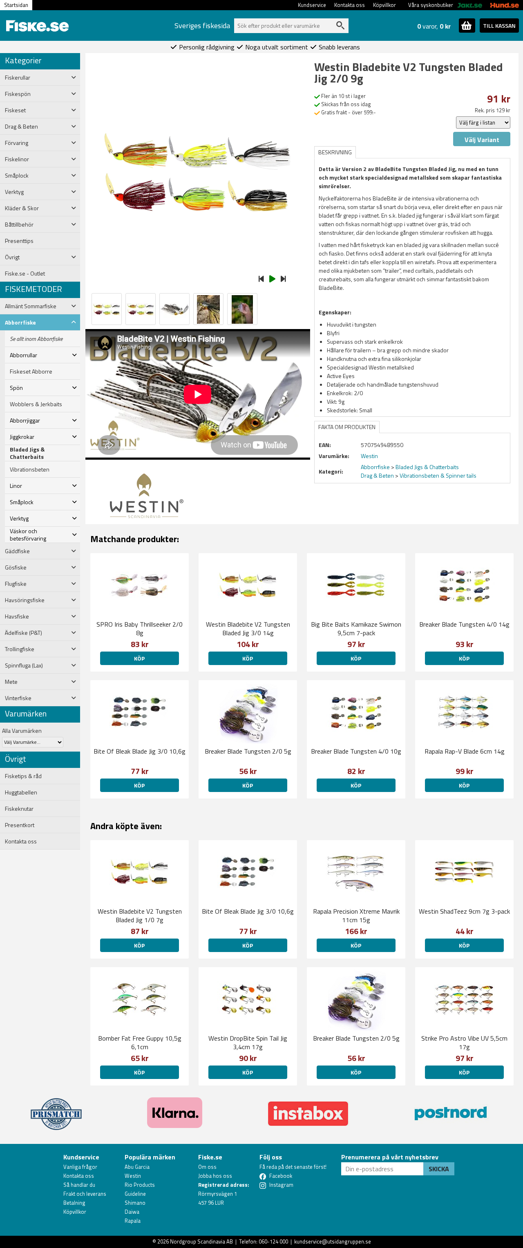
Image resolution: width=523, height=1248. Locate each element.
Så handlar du (79, 1185)
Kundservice (312, 5)
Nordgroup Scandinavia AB (201, 1241)
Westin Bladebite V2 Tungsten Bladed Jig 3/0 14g (248, 628)
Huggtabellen (21, 792)
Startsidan (16, 5)
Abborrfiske (375, 467)
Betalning (74, 1203)
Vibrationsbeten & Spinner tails (438, 475)
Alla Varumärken (22, 730)
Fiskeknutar (19, 809)
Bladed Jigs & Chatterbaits (27, 453)
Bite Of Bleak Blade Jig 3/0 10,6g (140, 751)
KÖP (139, 658)
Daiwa (132, 1212)
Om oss (207, 1167)
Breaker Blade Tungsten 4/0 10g (356, 751)
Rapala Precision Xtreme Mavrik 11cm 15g (356, 915)
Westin (133, 1176)
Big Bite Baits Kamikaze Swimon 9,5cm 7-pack (356, 628)
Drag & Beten (377, 475)
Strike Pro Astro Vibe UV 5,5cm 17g (464, 1042)
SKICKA (439, 1169)
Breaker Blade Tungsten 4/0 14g (464, 624)
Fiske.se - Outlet (25, 273)
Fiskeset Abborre (31, 371)
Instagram (281, 1185)
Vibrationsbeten (29, 469)
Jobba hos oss (215, 1176)
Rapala (133, 1221)
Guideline (135, 1194)
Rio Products (140, 1185)
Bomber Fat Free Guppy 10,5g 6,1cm (139, 1042)
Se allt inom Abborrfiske (36, 339)
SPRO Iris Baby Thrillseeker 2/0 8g (139, 628)
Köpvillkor (384, 5)
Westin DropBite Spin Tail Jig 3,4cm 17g (247, 1042)
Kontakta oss (349, 5)
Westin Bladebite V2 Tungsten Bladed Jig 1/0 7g (140, 915)
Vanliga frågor (80, 1167)
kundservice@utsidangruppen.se (332, 1241)
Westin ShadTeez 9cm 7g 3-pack (464, 911)
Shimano (135, 1203)
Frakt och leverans (84, 1194)
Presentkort (19, 825)
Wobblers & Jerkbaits (36, 404)
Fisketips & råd (23, 776)
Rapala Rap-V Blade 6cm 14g (465, 751)
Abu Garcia (137, 1167)
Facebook (280, 1176)
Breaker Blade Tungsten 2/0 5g (248, 751)
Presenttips (19, 241)
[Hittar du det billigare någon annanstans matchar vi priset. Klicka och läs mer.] (56, 1109)
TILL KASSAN (499, 25)
